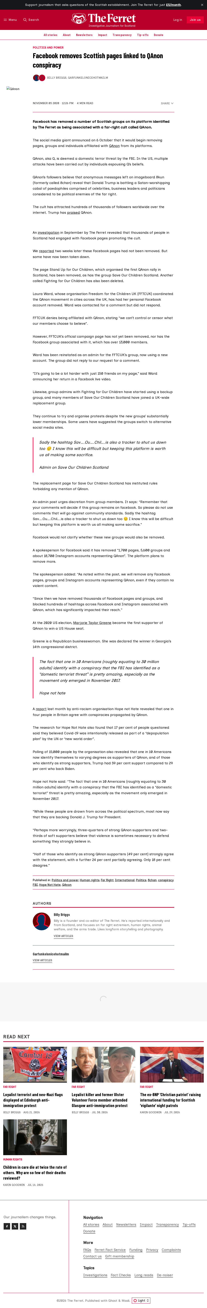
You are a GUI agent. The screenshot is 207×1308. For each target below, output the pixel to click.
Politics (141, 880)
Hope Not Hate (50, 885)
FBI (35, 885)
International (125, 880)
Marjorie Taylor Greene (92, 623)
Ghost (112, 1301)
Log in (177, 20)
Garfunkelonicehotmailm (88, 77)
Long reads (143, 1275)
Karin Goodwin (151, 1112)
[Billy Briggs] (36, 77)
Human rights (89, 880)
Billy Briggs (57, 77)
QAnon (114, 146)
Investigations (95, 1275)
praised (73, 212)
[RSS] (23, 1226)
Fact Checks (121, 1275)
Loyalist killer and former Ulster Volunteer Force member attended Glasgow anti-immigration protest (100, 1100)
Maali (125, 1301)
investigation (48, 232)
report (41, 709)
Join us (195, 20)
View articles (63, 936)
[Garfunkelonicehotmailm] (42, 77)
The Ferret (75, 1301)
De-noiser (165, 1275)
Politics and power (48, 47)
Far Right (107, 880)
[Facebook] (7, 1226)
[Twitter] (15, 1226)
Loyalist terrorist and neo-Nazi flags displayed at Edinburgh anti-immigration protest (33, 1100)
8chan (152, 880)
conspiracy (165, 880)
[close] (202, 5)
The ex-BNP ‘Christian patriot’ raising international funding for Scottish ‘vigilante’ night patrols (170, 1100)
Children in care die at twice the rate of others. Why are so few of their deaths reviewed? (35, 1172)
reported (46, 251)
